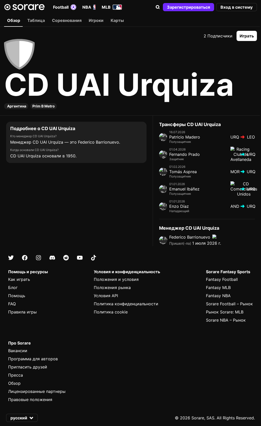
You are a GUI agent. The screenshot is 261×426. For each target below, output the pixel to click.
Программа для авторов (33, 358)
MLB (106, 7)
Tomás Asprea (183, 171)
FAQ (12, 303)
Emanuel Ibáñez (184, 188)
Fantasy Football (222, 279)
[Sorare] (24, 7)
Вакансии (17, 350)
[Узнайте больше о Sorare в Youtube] (80, 257)
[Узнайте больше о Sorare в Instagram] (38, 257)
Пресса (15, 375)
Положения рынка (112, 287)
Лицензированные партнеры (37, 391)
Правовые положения (30, 399)
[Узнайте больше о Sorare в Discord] (52, 257)
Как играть (19, 279)
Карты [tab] (117, 20)
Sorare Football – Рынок (229, 303)
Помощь (16, 295)
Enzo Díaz (179, 206)
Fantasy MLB (218, 287)
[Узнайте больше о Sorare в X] (11, 257)
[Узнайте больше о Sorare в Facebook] (25, 257)
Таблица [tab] (36, 20)
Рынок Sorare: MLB (224, 311)
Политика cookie (111, 311)
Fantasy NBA (218, 295)
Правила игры (22, 311)
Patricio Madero (184, 137)
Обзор (14, 383)
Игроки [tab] (96, 20)
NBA (86, 7)
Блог (13, 287)
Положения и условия (116, 279)
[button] (158, 7)
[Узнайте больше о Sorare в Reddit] (66, 257)
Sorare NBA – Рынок (226, 320)
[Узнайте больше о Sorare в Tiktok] (93, 257)
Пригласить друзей (27, 366)
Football (61, 7)
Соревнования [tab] (67, 20)
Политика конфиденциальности (126, 303)
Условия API (106, 295)
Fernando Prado (184, 154)
